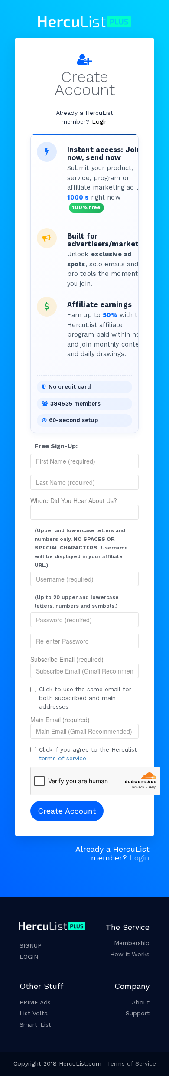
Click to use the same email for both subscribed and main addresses (85, 698)
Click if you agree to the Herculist (88, 754)
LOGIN (29, 956)
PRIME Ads (35, 1002)
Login (100, 121)
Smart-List (35, 1024)
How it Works (130, 954)
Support (138, 1013)
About (141, 1002)
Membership (132, 942)
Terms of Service (131, 1063)
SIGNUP (31, 945)
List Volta (34, 1013)
